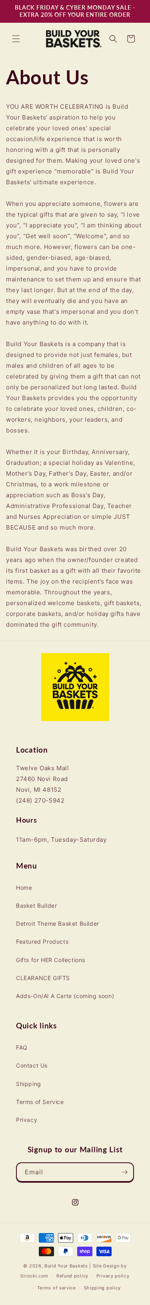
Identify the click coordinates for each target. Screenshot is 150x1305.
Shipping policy (102, 1288)
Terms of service (56, 1288)
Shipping (28, 1083)
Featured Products (42, 941)
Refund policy (72, 1276)
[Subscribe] (124, 1172)
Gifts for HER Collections (50, 959)
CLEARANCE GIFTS (43, 977)
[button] (16, 39)
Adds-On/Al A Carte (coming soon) (65, 995)
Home (24, 887)
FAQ (22, 1047)
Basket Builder (36, 905)
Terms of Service (40, 1101)
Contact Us (32, 1065)
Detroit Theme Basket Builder (57, 923)
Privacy (26, 1119)
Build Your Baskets (66, 1266)
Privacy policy (113, 1276)
